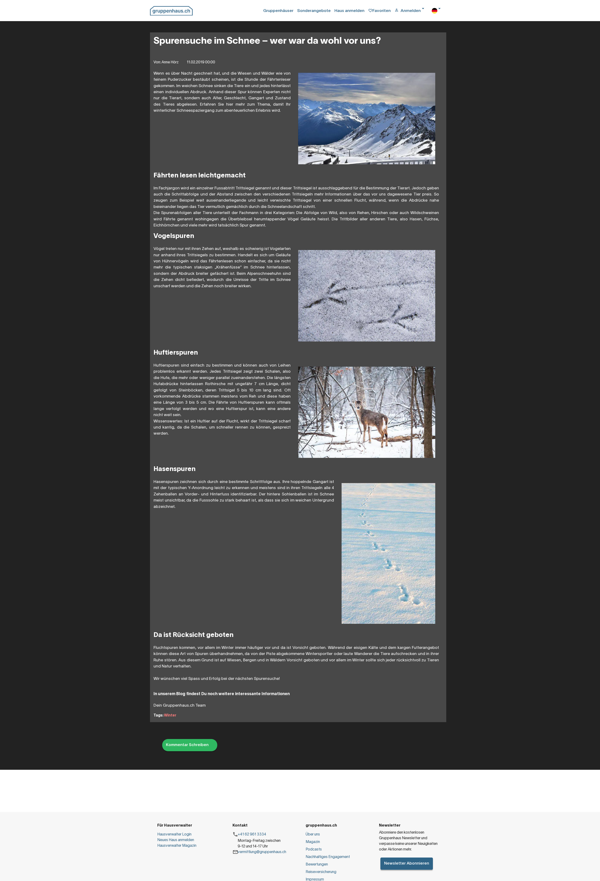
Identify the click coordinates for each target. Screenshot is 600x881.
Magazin (313, 842)
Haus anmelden (349, 11)
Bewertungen (317, 864)
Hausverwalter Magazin (176, 845)
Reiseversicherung (321, 872)
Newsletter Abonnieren (406, 863)
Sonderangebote (314, 11)
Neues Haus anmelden (175, 840)
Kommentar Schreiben (187, 745)
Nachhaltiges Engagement (328, 857)
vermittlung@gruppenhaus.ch (262, 852)
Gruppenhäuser (278, 11)
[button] (411, 11)
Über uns (313, 834)
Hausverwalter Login (174, 834)
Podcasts (314, 849)
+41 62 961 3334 (252, 834)
